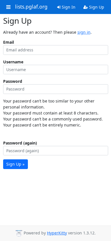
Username (13, 62)
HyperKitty (57, 233)
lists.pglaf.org (31, 6)
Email (8, 42)
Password (12, 81)
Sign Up (96, 7)
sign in (84, 32)
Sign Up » (15, 164)
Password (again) (20, 143)
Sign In (68, 7)
